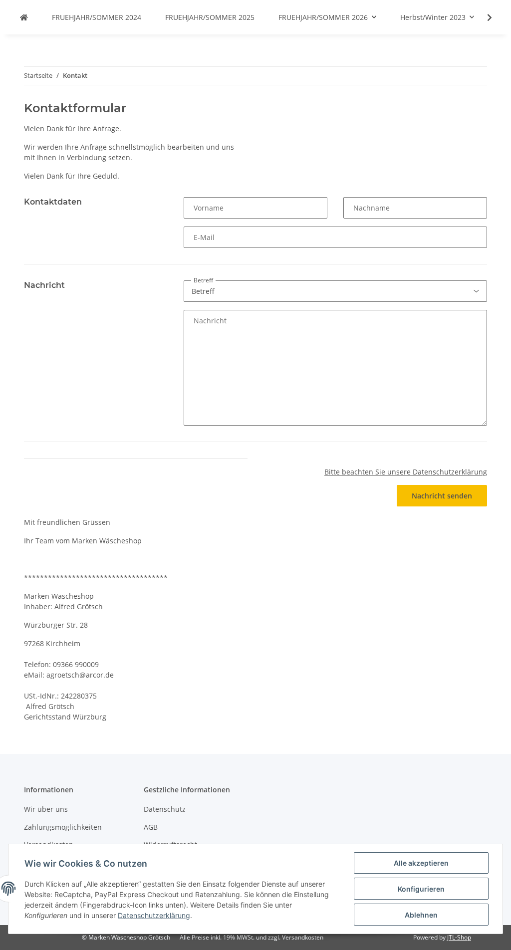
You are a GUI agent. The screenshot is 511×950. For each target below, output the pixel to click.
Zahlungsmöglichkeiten (63, 827)
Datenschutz (165, 809)
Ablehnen (421, 915)
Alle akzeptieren (421, 863)
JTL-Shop (459, 937)
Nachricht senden (442, 495)
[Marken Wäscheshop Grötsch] (24, 17)
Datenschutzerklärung (154, 915)
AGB (151, 827)
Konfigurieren (421, 889)
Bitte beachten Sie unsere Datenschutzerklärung (405, 471)
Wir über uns (46, 809)
